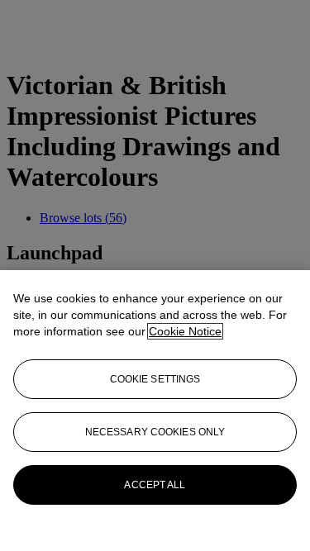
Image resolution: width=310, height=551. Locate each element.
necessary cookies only (155, 432)
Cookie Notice (185, 331)
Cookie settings (155, 379)
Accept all (154, 485)
